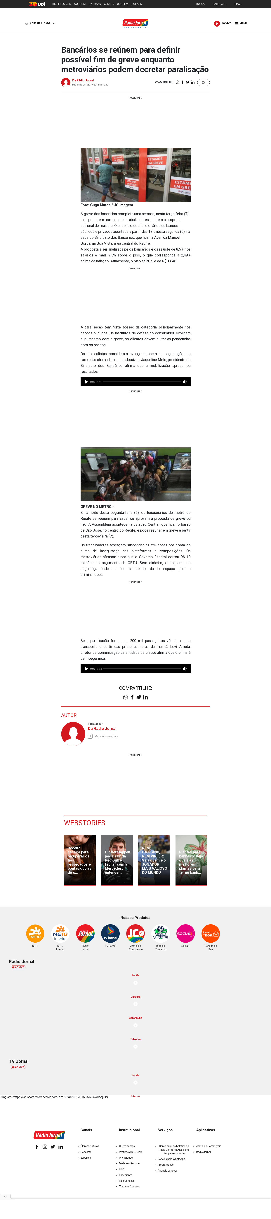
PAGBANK (95, 4)
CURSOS (109, 4)
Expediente (125, 1175)
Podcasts (86, 1151)
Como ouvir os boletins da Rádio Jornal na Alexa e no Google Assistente (174, 1150)
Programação (166, 1164)
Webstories (84, 823)
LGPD (122, 1169)
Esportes (86, 1157)
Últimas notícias (90, 1146)
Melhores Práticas (129, 1163)
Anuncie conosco (168, 1170)
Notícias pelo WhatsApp (171, 1159)
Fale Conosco (127, 1180)
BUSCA (200, 4)
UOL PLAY (123, 4)
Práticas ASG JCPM (130, 1151)
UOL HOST (80, 4)
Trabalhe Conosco (129, 1186)
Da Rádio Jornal (83, 80)
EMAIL (238, 4)
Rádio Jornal (203, 1151)
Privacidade (126, 1157)
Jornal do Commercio (208, 1146)
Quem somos (127, 1146)
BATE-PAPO (219, 4)
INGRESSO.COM (61, 4)
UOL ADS (137, 4)
